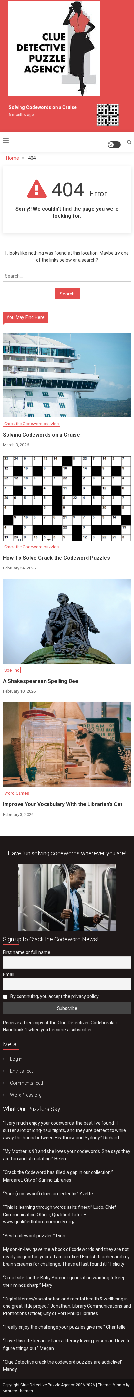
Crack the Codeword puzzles (31, 423)
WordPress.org (26, 1095)
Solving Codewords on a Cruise (39, 107)
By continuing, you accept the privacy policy (54, 996)
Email (8, 974)
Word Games (16, 793)
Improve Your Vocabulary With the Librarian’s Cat (62, 804)
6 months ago (17, 114)
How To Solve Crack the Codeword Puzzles (56, 558)
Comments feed (26, 1083)
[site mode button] (114, 144)
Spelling (12, 670)
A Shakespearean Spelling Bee (40, 681)
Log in (16, 1059)
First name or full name (26, 952)
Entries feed (22, 1071)
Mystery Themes (18, 1391)
